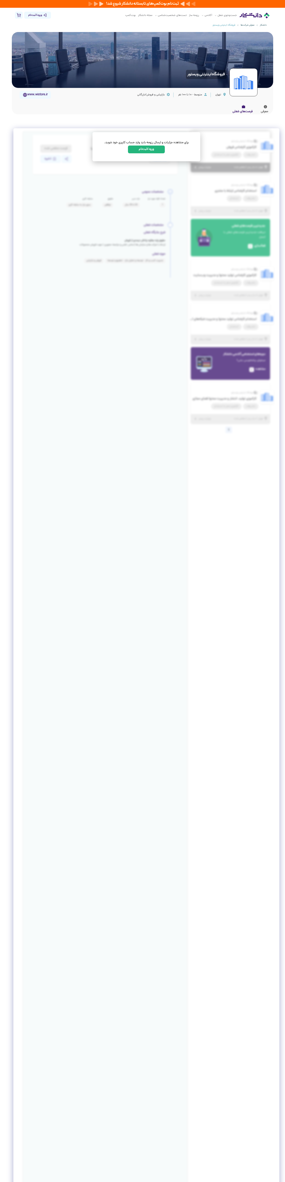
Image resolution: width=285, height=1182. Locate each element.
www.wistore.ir (37, 95)
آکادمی (208, 15)
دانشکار (263, 25)
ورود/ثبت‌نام (146, 149)
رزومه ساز (194, 15)
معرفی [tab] (264, 111)
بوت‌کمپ (130, 15)
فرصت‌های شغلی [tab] (242, 111)
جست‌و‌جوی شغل (227, 15)
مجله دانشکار (145, 15)
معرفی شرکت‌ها (247, 25)
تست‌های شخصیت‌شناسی (172, 15)
